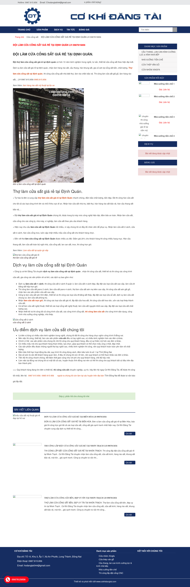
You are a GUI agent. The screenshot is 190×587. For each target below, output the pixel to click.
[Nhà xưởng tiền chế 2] (144, 103)
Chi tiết (129, 433)
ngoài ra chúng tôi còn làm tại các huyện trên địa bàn (80, 375)
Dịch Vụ (58, 29)
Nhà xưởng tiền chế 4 (164, 135)
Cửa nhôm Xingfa (151, 69)
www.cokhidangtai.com (106, 581)
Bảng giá (84, 29)
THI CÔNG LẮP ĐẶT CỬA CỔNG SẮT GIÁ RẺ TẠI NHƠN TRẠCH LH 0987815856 (80, 446)
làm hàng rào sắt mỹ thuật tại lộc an (39, 85)
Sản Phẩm (42, 29)
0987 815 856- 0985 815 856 (41, 375)
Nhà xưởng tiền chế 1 (164, 83)
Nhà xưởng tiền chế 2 (164, 96)
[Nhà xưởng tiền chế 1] (144, 85)
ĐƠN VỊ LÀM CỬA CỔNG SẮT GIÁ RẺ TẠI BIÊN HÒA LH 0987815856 (75, 417)
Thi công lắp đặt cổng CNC (111, 572)
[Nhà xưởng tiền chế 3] (144, 123)
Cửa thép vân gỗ (150, 64)
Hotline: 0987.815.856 (27, 2)
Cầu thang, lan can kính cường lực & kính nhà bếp (157, 53)
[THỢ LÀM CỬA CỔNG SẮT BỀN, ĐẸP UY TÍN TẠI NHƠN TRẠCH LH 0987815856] (27, 520)
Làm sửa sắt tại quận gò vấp (35, 250)
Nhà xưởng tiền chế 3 (164, 116)
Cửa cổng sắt (32, 37)
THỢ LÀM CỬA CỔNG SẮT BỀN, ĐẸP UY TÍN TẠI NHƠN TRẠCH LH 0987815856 (80, 498)
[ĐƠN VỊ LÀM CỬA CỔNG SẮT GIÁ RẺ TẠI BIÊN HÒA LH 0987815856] (27, 428)
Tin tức (71, 29)
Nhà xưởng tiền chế (152, 59)
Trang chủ (24, 29)
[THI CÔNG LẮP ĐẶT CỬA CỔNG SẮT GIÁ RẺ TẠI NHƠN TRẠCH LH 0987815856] (27, 468)
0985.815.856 (40, 79)
